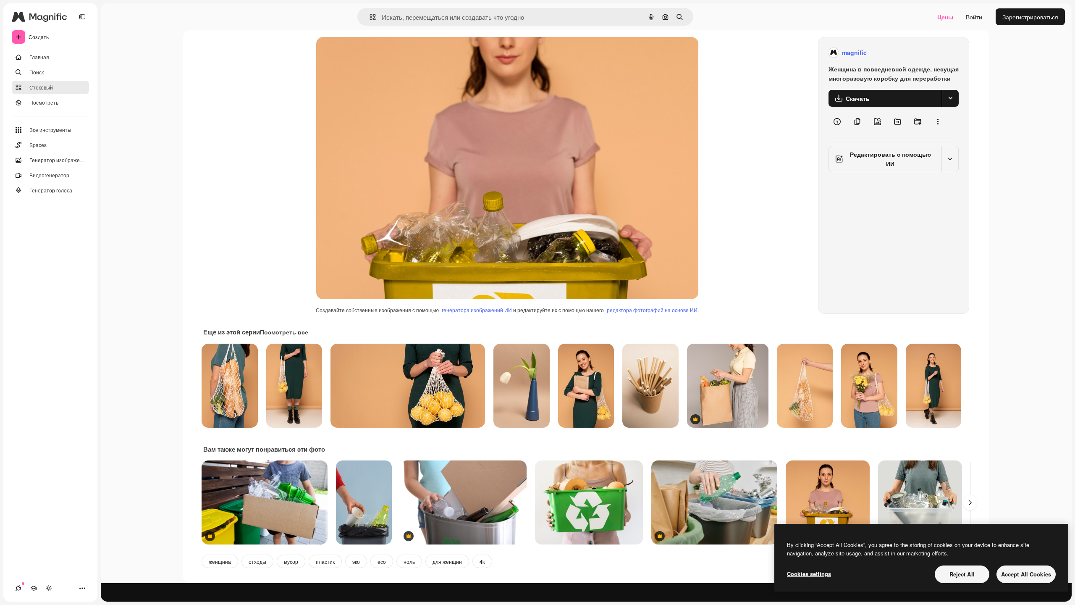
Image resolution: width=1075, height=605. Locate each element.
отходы (257, 561)
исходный (372, 52)
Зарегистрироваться (1030, 17)
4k (482, 561)
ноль (409, 561)
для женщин (447, 561)
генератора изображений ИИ (477, 309)
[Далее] (970, 502)
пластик (325, 561)
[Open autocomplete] (369, 17)
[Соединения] (18, 588)
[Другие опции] (937, 121)
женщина (220, 561)
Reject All (962, 574)
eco (382, 561)
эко (356, 561)
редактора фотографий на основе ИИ (652, 309)
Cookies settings (809, 574)
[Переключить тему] (48, 588)
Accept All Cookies (1026, 574)
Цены (945, 17)
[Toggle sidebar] (82, 17)
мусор (291, 561)
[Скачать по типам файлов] (950, 98)
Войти (974, 17)
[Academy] (33, 588)
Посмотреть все (284, 332)
